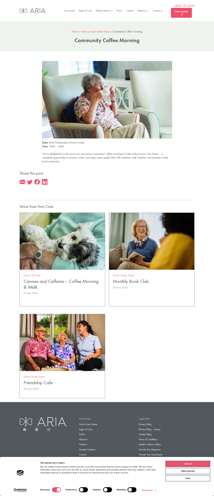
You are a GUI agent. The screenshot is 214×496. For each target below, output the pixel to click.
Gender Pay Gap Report (150, 454)
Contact (82, 454)
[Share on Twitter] (30, 182)
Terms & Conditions (148, 439)
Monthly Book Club (131, 281)
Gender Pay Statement (149, 449)
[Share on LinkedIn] (44, 182)
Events (26, 275)
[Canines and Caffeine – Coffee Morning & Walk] (62, 241)
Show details (147, 490)
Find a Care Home (88, 424)
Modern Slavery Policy (150, 444)
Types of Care (85, 10)
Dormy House (120, 275)
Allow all (188, 464)
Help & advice (103, 10)
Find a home (181, 11)
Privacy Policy (145, 424)
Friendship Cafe (38, 382)
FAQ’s (82, 434)
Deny (187, 478)
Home (75, 31)
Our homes (69, 10)
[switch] (83, 489)
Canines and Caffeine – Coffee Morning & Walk (61, 284)
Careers (130, 10)
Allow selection (188, 471)
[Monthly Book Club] (151, 241)
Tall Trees (35, 275)
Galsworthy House (100, 31)
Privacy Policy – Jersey (149, 429)
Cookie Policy (145, 434)
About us (142, 10)
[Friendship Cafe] (62, 342)
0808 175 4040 (184, 6)
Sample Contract (87, 449)
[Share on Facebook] (37, 182)
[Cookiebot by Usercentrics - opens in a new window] (20, 490)
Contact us (158, 10)
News (119, 10)
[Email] (22, 182)
